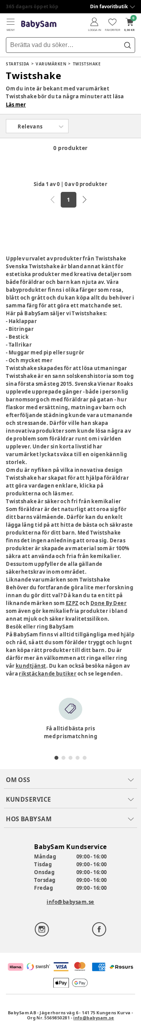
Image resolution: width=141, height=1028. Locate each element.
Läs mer (16, 104)
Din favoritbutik (109, 6)
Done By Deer (108, 603)
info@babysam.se (70, 901)
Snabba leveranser (29, 6)
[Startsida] (38, 24)
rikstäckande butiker (47, 673)
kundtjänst (31, 665)
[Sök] (127, 45)
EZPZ (72, 603)
